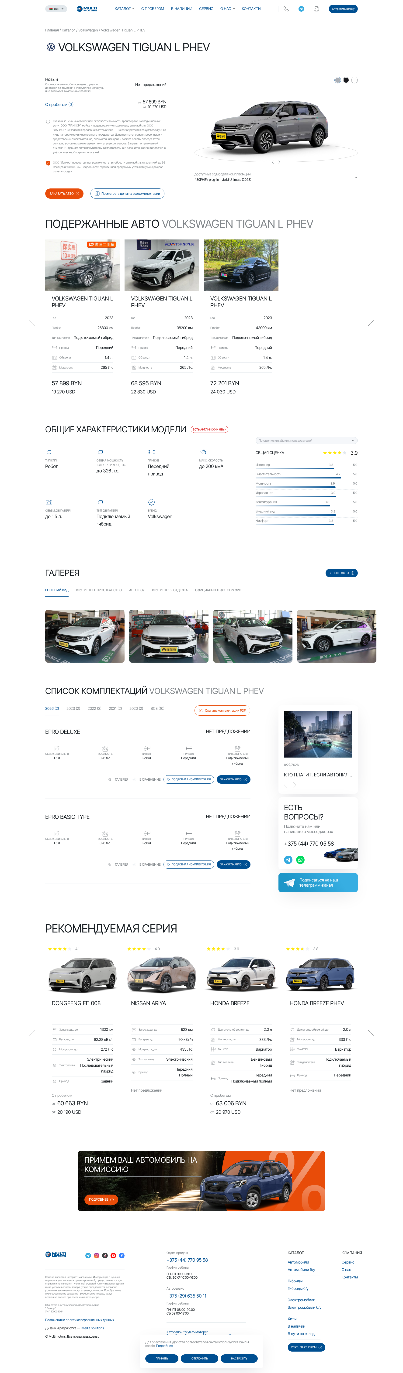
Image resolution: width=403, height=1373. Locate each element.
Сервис (206, 8)
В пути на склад (301, 1333)
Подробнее (164, 1346)
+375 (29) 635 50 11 (186, 1296)
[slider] (340, 453)
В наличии (181, 8)
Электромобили (301, 1300)
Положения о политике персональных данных (79, 1320)
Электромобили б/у (304, 1307)
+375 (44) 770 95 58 (309, 844)
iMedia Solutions (92, 1328)
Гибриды (295, 1281)
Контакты (251, 8)
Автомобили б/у (301, 1269)
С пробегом (152, 8)
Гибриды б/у (298, 1288)
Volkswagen (88, 30)
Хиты (292, 1319)
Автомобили (298, 1262)
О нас (225, 8)
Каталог (123, 8)
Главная (52, 30)
